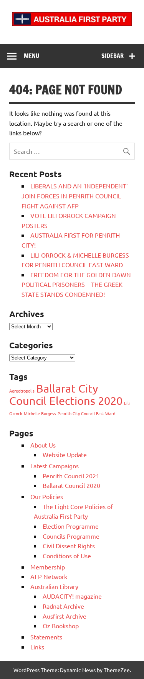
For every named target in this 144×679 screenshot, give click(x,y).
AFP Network (48, 576)
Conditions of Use (67, 555)
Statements (46, 637)
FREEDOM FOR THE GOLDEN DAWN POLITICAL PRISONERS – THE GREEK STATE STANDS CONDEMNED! (76, 284)
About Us (43, 445)
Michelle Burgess (40, 413)
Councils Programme (71, 536)
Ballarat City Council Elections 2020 (65, 394)
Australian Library (54, 586)
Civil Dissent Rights (69, 545)
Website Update (65, 454)
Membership (47, 567)
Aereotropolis (22, 391)
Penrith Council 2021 (71, 475)
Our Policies (46, 496)
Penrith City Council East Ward (86, 413)
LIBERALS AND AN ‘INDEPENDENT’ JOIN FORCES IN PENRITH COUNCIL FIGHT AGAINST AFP (75, 195)
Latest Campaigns (54, 465)
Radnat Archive (63, 606)
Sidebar (112, 56)
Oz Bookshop (61, 625)
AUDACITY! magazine (72, 596)
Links (37, 647)
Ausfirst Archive (64, 616)
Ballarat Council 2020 (71, 485)
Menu (31, 56)
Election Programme (71, 526)
